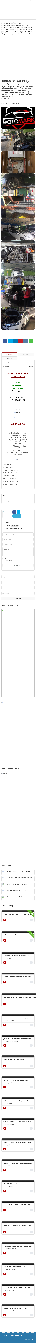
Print (15, 347)
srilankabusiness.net (15, 1335)
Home (3, 22)
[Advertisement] (18, 56)
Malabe (31, 366)
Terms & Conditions (27, 1339)
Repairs (14, 22)
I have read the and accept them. (18, 559)
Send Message (18, 565)
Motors (8, 22)
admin (8, 522)
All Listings (17, 516)
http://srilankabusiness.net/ (14, 529)
